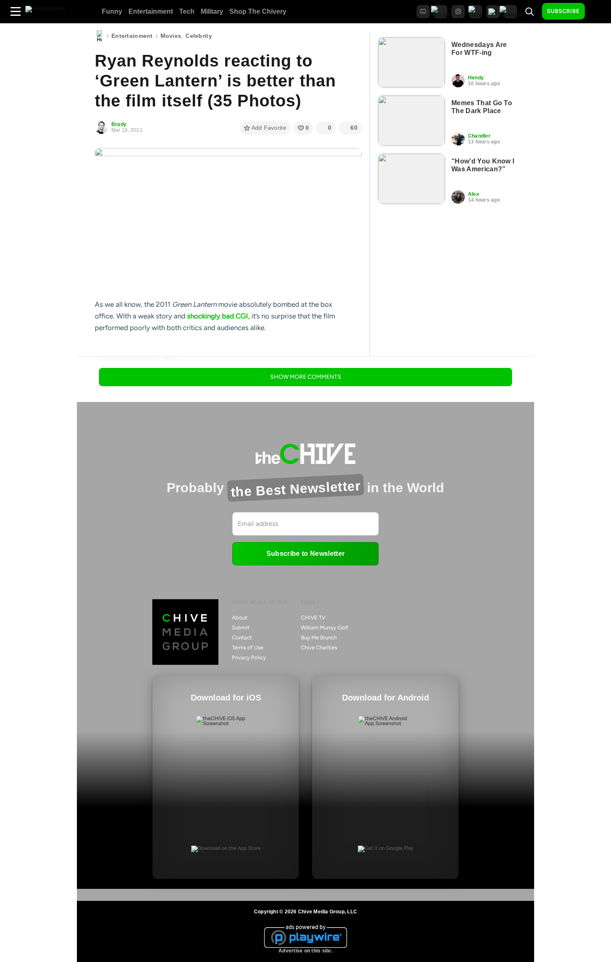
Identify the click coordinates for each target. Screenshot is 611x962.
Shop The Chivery (257, 11)
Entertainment (150, 11)
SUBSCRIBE (563, 11)
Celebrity (198, 35)
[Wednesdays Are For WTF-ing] (411, 62)
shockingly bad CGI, (218, 316)
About (239, 617)
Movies (171, 35)
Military (212, 11)
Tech (187, 11)
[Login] (598, 11)
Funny (112, 11)
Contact (242, 637)
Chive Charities (319, 647)
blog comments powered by (139, 359)
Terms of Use (247, 647)
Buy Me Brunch (319, 637)
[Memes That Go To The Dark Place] (411, 121)
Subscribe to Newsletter (305, 553)
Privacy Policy (249, 657)
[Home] (99, 36)
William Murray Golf (324, 627)
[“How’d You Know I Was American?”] (411, 179)
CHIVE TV (313, 617)
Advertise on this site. (305, 951)
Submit (240, 627)
